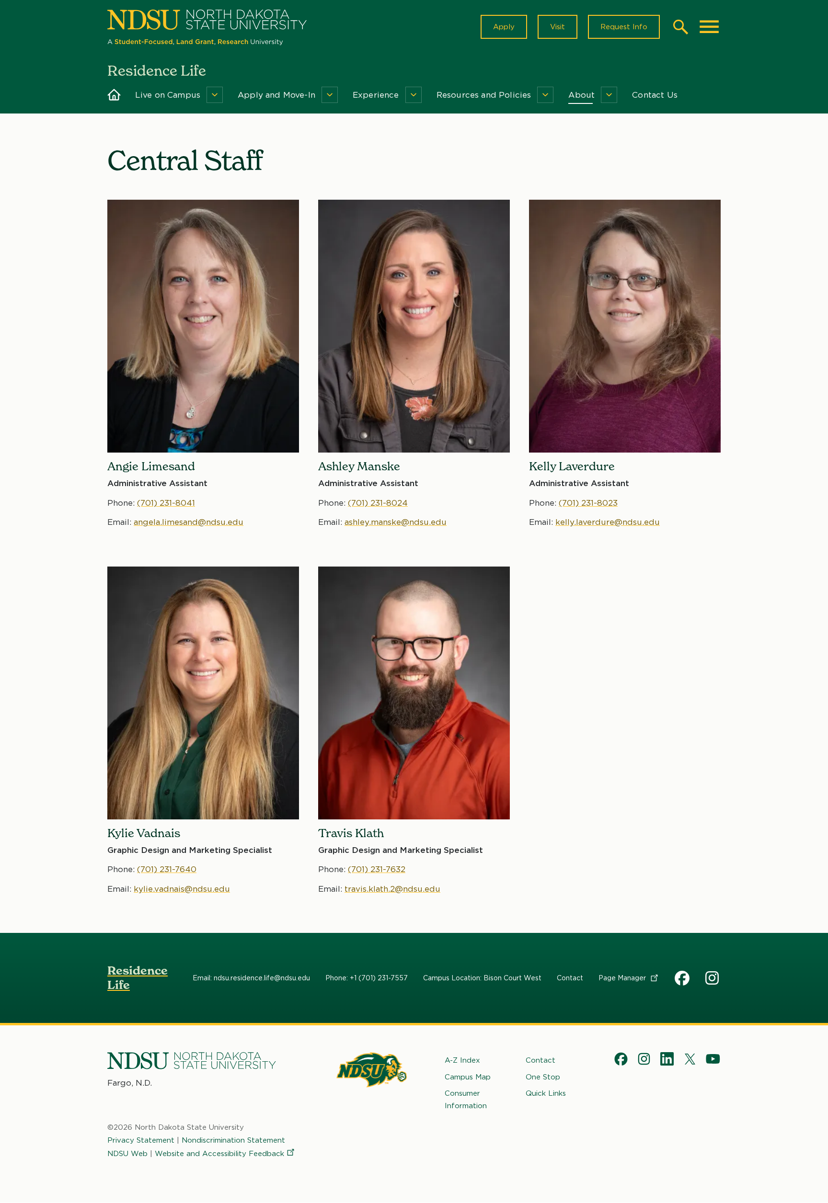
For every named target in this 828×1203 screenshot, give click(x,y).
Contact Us (655, 95)
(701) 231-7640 (166, 869)
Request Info (623, 27)
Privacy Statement (140, 1140)
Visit (557, 27)
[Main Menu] (709, 26)
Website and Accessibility (219, 1153)
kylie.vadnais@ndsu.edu (182, 889)
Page (623, 978)
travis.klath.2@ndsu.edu (392, 889)
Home (114, 95)
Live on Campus (167, 95)
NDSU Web (127, 1153)
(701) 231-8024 (378, 503)
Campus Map (468, 1077)
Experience (376, 95)
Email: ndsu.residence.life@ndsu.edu (251, 978)
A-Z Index (462, 1060)
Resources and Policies (484, 95)
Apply (504, 27)
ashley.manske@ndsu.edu (396, 522)
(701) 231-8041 (166, 503)
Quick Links (546, 1093)
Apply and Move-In (276, 95)
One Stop (543, 1077)
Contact (570, 978)
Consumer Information (466, 1099)
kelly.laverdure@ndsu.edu (607, 522)
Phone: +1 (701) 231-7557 (366, 978)
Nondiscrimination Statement (233, 1140)
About (581, 95)
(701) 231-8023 (588, 503)
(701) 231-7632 (376, 869)
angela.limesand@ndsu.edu (188, 522)
